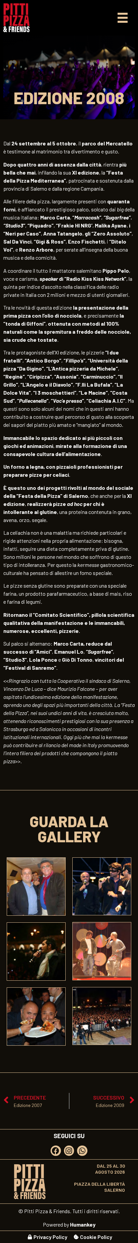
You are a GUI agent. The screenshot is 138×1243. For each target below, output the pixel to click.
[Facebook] (56, 1151)
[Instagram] (69, 1151)
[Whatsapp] (82, 1151)
